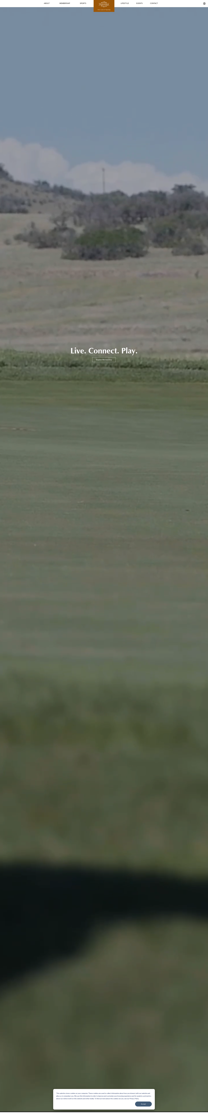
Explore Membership (104, 359)
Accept (143, 1104)
